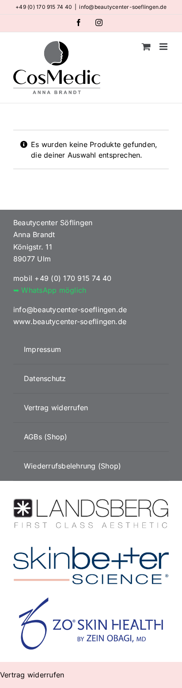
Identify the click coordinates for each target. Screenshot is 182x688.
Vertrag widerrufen (32, 674)
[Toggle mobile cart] (146, 46)
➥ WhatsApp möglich (49, 290)
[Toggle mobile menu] (164, 46)
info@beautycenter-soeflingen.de (122, 7)
